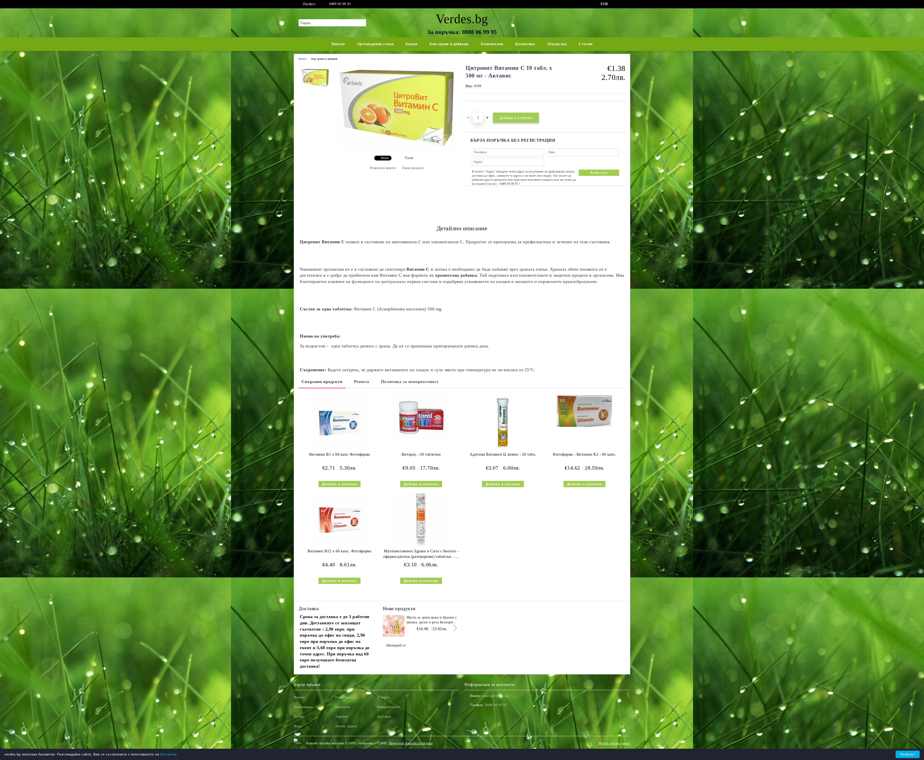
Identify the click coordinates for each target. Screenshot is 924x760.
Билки (411, 44)
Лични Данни (346, 726)
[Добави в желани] (474, 109)
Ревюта (361, 381)
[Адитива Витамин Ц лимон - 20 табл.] (503, 423)
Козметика (525, 44)
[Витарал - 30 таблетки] (421, 417)
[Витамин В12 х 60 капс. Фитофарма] (339, 519)
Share (385, 158)
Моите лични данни (614, 743)
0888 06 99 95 (340, 4)
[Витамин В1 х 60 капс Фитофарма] (339, 423)
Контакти (342, 707)
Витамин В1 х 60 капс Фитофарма (339, 454)
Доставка (384, 716)
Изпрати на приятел (383, 168)
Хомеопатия (492, 44)
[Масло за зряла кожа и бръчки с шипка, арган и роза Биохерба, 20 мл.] (393, 626)
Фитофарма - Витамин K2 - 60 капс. (584, 454)
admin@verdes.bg (495, 696)
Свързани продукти (322, 381)
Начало (338, 44)
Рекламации (303, 707)
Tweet (409, 158)
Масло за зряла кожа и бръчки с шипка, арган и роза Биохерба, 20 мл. (432, 620)
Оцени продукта (413, 168)
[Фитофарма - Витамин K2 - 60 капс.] (584, 411)
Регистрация (345, 697)
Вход (297, 726)
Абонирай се (396, 645)
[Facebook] (615, 4)
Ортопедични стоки (375, 44)
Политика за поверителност (410, 381)
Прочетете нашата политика (411, 743)
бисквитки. (169, 754)
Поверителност (388, 707)
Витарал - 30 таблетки (421, 454)
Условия (383, 697)
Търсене (341, 716)
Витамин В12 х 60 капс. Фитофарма (339, 551)
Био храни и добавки (449, 44)
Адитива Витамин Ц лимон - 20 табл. (503, 454)
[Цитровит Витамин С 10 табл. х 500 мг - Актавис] (397, 148)
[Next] (454, 628)
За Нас (299, 716)
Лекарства (557, 44)
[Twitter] (622, 4)
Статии (585, 44)
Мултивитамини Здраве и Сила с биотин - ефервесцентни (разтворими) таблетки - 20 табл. (421, 555)
